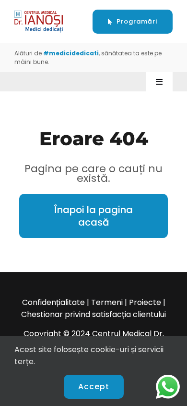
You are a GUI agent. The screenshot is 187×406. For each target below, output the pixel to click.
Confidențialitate (53, 302)
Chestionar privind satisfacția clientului (93, 314)
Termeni (107, 302)
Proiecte (145, 302)
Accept (93, 386)
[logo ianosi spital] (38, 14)
